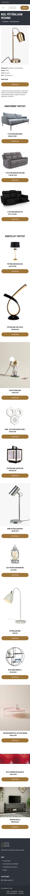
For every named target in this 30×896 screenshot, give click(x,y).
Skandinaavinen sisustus (10, 867)
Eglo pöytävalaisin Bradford (15, 568)
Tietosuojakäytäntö (11, 893)
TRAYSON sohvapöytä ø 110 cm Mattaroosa (15, 733)
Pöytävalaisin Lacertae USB (15, 468)
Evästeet (21, 891)
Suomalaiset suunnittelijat (11, 864)
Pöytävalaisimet (14, 21)
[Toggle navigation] (3, 7)
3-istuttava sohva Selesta (15, 212)
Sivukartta (21, 893)
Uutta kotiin (7, 861)
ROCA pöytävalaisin (15, 390)
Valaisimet (6, 21)
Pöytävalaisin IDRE (15, 631)
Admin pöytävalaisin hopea (15, 529)
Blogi (5, 870)
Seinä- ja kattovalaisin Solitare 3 (15, 429)
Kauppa (24, 8)
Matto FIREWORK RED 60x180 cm (15, 772)
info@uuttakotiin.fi (5, 2)
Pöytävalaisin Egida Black (15, 264)
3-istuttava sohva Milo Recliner (15, 173)
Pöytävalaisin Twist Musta (15, 327)
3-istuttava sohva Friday (15, 134)
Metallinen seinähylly (15, 670)
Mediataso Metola (15, 820)
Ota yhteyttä (14, 891)
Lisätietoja (15, 84)
